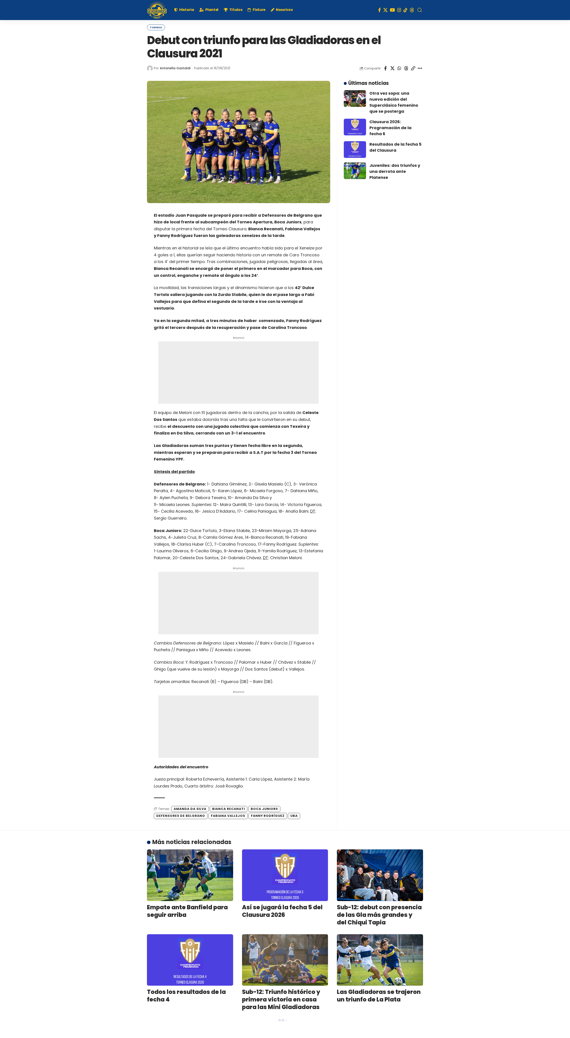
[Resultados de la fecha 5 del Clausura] (355, 149)
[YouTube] (392, 10)
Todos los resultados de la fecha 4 (186, 995)
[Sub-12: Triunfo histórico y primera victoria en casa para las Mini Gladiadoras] (285, 960)
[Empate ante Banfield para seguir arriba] (190, 875)
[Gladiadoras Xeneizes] (157, 10)
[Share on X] (392, 68)
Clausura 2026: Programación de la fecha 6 (390, 128)
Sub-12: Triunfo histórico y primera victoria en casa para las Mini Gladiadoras (281, 999)
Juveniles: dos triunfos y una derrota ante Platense (394, 171)
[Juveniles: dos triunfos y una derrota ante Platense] (355, 170)
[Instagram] (399, 10)
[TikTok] (405, 10)
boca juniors (264, 809)
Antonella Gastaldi (175, 68)
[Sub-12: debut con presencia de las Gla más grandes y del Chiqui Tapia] (380, 875)
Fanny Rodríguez (268, 816)
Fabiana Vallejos (228, 816)
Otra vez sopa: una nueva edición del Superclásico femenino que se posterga (393, 102)
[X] (385, 10)
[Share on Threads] (406, 68)
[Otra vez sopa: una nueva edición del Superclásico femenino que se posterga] (355, 98)
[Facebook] (379, 10)
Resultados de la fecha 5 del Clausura (395, 147)
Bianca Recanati (228, 809)
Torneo (156, 27)
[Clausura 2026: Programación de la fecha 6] (355, 127)
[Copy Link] (413, 68)
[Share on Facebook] (385, 68)
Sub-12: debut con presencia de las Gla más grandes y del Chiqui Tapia (379, 914)
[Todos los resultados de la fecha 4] (190, 960)
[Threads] (412, 10)
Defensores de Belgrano (180, 816)
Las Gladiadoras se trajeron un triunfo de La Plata (379, 995)
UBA (294, 816)
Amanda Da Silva (190, 809)
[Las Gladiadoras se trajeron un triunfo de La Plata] (380, 960)
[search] (419, 10)
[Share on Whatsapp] (399, 68)
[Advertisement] (238, 372)
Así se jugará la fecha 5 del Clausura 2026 (282, 911)
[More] (420, 68)
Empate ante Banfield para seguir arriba (187, 911)
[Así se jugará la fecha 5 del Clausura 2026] (285, 875)
